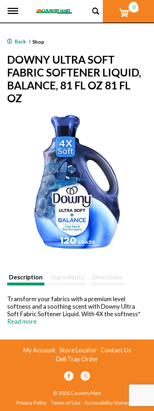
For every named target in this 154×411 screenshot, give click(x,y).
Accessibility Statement (111, 403)
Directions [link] (107, 277)
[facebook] (68, 377)
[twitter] (85, 377)
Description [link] (26, 277)
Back (20, 41)
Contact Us (116, 350)
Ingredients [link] (67, 277)
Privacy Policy (31, 403)
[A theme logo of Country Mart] (54, 7)
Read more (22, 321)
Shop (38, 42)
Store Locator (78, 350)
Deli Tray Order (77, 359)
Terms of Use (65, 403)
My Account (39, 350)
